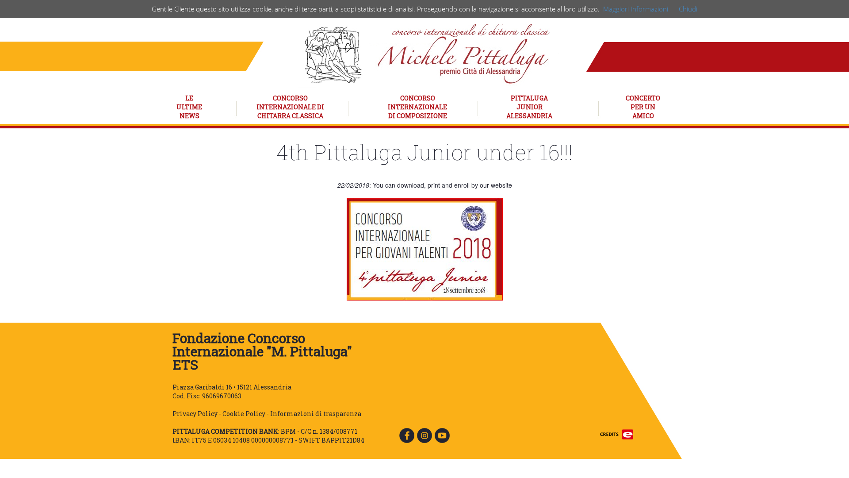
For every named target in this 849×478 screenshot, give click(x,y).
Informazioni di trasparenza (315, 413)
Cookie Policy (243, 413)
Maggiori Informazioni (635, 8)
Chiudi (688, 8)
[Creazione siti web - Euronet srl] (617, 433)
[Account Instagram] (424, 435)
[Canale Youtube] (442, 435)
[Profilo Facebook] (406, 435)
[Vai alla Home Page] (428, 53)
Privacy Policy (195, 413)
